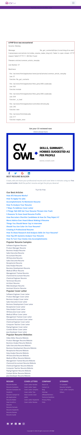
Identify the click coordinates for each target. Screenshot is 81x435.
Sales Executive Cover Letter (16, 302)
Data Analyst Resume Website (17, 353)
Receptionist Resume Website (17, 350)
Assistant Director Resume (16, 288)
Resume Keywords (12, 410)
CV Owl (52, 431)
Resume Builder (11, 384)
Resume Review (11, 412)
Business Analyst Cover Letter (17, 299)
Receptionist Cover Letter (15, 307)
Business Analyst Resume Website (19, 343)
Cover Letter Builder (30, 384)
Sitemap (44, 392)
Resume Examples (12, 387)
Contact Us (45, 387)
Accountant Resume (13, 256)
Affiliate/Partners (47, 395)
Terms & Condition (48, 397)
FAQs (43, 402)
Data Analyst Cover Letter (15, 309)
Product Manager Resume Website (19, 340)
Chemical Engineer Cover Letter (18, 322)
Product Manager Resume (16, 248)
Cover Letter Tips (29, 392)
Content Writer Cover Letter (16, 329)
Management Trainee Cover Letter (19, 317)
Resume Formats (11, 407)
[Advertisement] (40, 26)
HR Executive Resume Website (17, 355)
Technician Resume (13, 281)
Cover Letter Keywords (31, 400)
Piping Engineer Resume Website (18, 371)
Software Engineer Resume (16, 245)
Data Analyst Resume (14, 266)
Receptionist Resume (14, 263)
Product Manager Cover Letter (17, 297)
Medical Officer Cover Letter (16, 314)
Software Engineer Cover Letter (18, 294)
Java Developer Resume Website (18, 376)
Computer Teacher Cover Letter (18, 324)
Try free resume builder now (41, 8)
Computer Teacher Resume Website (19, 368)
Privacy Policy (46, 400)
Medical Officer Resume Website (18, 358)
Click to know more (40, 132)
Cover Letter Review (30, 402)
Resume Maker (11, 400)
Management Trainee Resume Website (20, 361)
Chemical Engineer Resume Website (19, 366)
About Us (45, 384)
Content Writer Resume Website (18, 373)
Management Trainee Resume (17, 273)
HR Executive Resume (14, 258)
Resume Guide (11, 415)
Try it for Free (41, 190)
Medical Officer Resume (15, 271)
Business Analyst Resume (15, 250)
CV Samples (63, 384)
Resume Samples (65, 387)
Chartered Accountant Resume (17, 276)
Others (62, 392)
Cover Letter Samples (31, 390)
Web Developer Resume (15, 286)
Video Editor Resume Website (17, 338)
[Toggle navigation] (73, 3)
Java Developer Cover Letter (16, 332)
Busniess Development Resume (18, 268)
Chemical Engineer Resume (16, 278)
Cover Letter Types (30, 387)
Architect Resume (13, 283)
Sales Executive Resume (15, 253)
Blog (43, 390)
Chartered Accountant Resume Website (21, 363)
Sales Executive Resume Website (18, 345)
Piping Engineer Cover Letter (17, 327)
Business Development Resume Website (21, 348)
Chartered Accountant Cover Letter (19, 319)
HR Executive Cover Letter (16, 312)
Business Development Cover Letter (19, 304)
